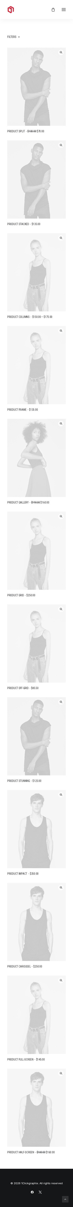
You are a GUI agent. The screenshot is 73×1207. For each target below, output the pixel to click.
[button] (63, 9)
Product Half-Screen (31, 1152)
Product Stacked (23, 224)
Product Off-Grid (23, 688)
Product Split (25, 131)
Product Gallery (28, 502)
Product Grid (21, 595)
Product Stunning (24, 780)
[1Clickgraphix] (28, 9)
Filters (11, 37)
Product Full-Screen (26, 1059)
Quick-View (61, 52)
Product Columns (29, 316)
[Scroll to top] (65, 1199)
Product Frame (22, 409)
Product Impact (23, 873)
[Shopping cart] (51, 9)
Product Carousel (24, 966)
